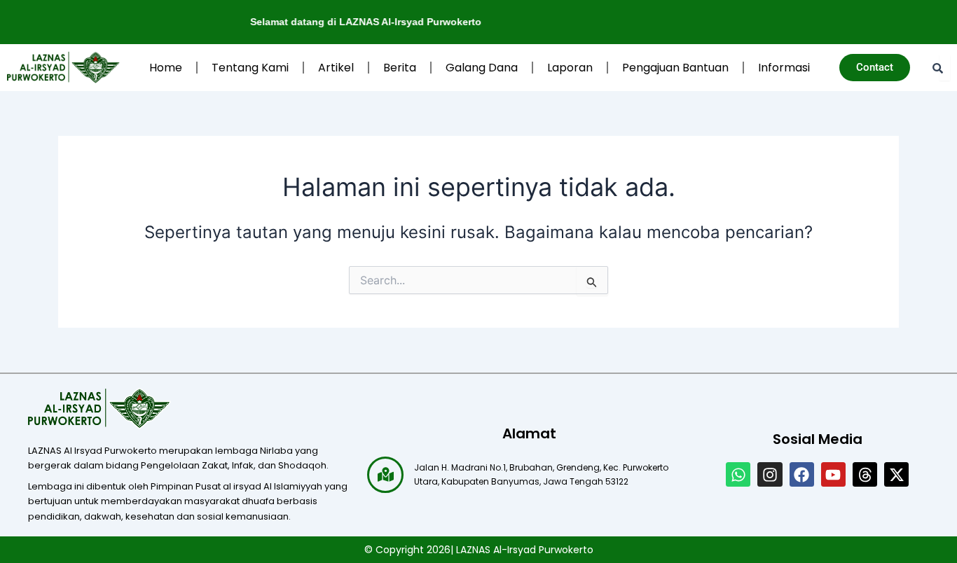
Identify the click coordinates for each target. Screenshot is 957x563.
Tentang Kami (250, 68)
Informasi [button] (784, 68)
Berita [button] (399, 68)
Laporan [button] (570, 68)
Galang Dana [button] (482, 68)
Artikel (336, 68)
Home (165, 68)
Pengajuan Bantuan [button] (675, 68)
